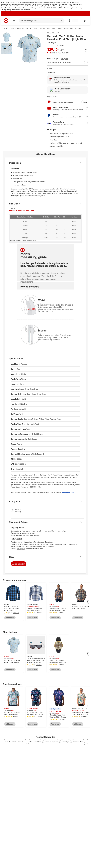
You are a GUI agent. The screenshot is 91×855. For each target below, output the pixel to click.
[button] (56, 45)
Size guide (64, 59)
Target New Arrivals (7, 2)
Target (5, 28)
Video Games (21, 6)
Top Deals (40, 8)
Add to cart (51, 72)
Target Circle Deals (48, 8)
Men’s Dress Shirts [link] (35, 742)
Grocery (8, 4)
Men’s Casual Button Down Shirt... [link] (15, 742)
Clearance (12, 8)
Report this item (52, 96)
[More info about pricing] (86, 50)
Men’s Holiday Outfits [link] (51, 742)
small (49, 62)
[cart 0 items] (85, 20)
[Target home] (6, 20)
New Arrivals (19, 8)
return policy (21, 549)
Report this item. (68, 492)
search (62, 21)
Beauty (29, 4)
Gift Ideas (50, 6)
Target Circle (20, 10)
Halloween (30, 2)
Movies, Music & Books (32, 6)
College (24, 2)
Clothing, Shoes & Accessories (42, 2)
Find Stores (27, 10)
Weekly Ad (57, 8)
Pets (52, 4)
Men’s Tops (51, 28)
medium (54, 62)
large (59, 62)
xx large (69, 62)
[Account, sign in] (74, 20)
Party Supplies (43, 6)
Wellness (60, 4)
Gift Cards (56, 6)
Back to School (17, 2)
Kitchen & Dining (66, 2)
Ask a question (18, 564)
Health (55, 4)
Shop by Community (65, 6)
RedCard (14, 10)
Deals (7, 8)
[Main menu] (13, 20)
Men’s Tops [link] (65, 742)
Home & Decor (56, 2)
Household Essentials (17, 4)
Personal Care (35, 4)
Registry (8, 10)
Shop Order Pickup (66, 8)
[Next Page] (86, 62)
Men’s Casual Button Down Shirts (69, 28)
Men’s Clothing (39, 28)
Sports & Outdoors (45, 4)
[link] (56, 45)
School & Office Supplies (70, 4)
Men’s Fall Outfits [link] (78, 742)
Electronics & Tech (11, 6)
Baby (25, 4)
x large (64, 62)
